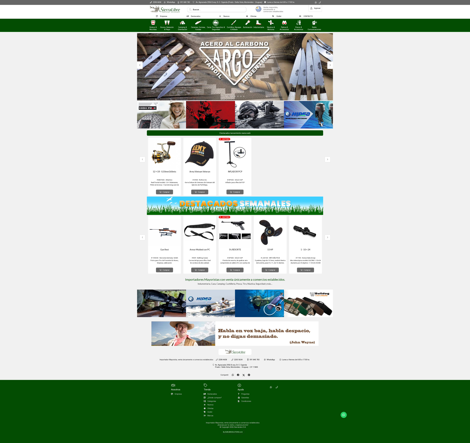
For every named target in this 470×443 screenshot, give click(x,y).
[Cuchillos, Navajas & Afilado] (234, 22)
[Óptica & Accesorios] (284, 22)
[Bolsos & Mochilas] (153, 22)
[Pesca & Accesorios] (299, 22)
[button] (226, 96)
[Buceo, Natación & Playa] (167, 22)
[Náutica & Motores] (271, 22)
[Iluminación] (248, 22)
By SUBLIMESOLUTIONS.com (233, 432)
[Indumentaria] (259, 22)
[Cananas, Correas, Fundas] (198, 22)
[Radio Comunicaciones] (314, 22)
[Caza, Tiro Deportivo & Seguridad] (216, 22)
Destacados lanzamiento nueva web (235, 133)
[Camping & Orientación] (182, 22)
